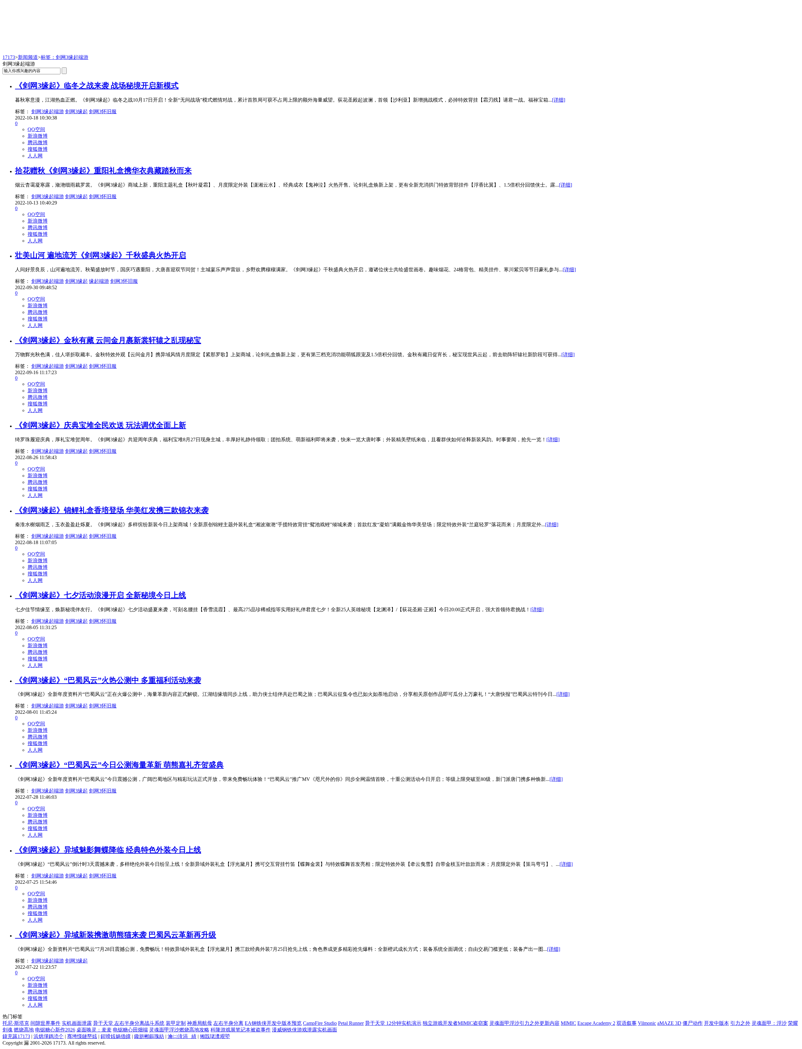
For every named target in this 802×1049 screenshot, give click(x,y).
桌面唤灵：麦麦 (94, 1029)
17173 (9, 57)
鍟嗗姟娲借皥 (116, 1036)
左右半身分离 (228, 1023)
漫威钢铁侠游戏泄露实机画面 (304, 1029)
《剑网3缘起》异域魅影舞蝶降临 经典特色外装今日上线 (108, 850)
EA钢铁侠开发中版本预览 (273, 1023)
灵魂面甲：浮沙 (769, 1023)
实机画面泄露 (77, 1023)
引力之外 (740, 1023)
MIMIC (568, 1023)
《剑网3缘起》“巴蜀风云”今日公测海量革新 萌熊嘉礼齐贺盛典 (119, 765)
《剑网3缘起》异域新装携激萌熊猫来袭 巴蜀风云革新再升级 (115, 935)
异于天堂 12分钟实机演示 (393, 1023)
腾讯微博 (38, 142)
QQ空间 (36, 129)
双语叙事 (627, 1023)
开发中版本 (716, 1023)
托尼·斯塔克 (16, 1023)
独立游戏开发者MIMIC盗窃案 (455, 1023)
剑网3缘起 (76, 111)
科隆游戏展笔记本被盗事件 (241, 1029)
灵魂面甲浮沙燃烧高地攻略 (179, 1029)
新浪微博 (38, 136)
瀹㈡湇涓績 (182, 1036)
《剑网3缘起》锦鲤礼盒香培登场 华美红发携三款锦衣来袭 (112, 510)
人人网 (35, 155)
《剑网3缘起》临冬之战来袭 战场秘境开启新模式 (97, 86)
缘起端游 (99, 281)
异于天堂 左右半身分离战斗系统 (128, 1023)
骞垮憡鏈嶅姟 (82, 1036)
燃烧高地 (24, 1029)
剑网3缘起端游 (47, 111)
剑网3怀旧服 (103, 111)
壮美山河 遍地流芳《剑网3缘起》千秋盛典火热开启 (100, 255)
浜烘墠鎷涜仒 (49, 1036)
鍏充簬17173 (16, 1036)
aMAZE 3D (669, 1023)
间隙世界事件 (45, 1023)
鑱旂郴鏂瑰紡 (149, 1036)
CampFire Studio (320, 1023)
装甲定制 (176, 1023)
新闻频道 (28, 57)
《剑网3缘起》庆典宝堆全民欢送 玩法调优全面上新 (100, 425)
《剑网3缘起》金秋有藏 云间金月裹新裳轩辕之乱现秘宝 (108, 340)
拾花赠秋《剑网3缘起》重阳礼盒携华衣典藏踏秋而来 (103, 171)
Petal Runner (351, 1023)
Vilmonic (647, 1023)
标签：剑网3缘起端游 (64, 57)
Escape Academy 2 (596, 1023)
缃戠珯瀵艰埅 (215, 1036)
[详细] (558, 100)
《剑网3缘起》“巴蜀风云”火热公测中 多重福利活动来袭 (108, 680)
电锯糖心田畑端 (130, 1029)
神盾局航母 (199, 1023)
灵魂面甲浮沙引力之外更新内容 (524, 1023)
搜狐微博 (38, 149)
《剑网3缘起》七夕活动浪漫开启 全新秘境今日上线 (100, 595)
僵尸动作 (693, 1023)
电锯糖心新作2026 (55, 1029)
